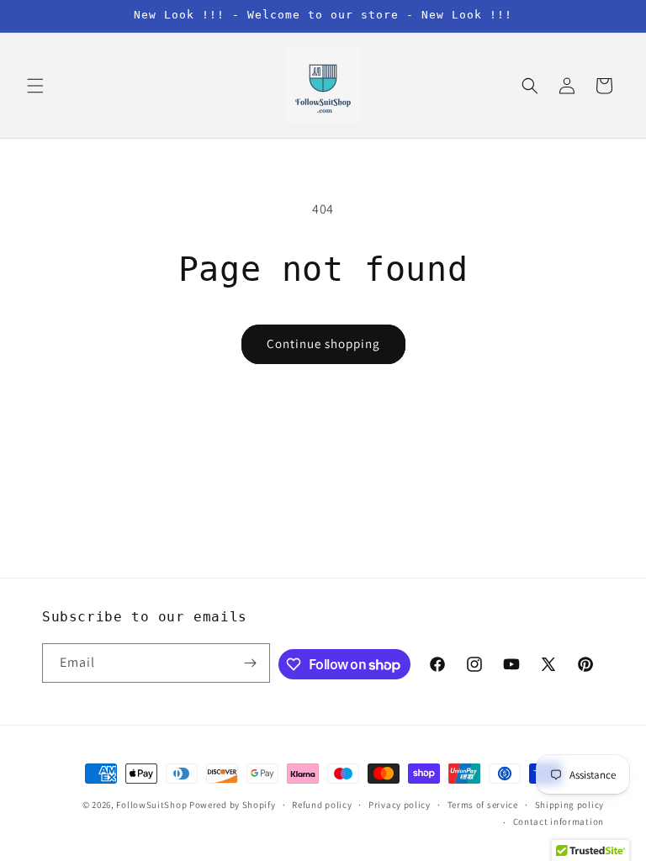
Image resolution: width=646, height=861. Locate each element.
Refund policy (322, 805)
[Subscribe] (250, 663)
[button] (35, 85)
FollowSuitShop (151, 805)
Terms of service (482, 805)
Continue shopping (323, 343)
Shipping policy (570, 805)
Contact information (558, 821)
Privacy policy (399, 805)
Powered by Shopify (232, 805)
